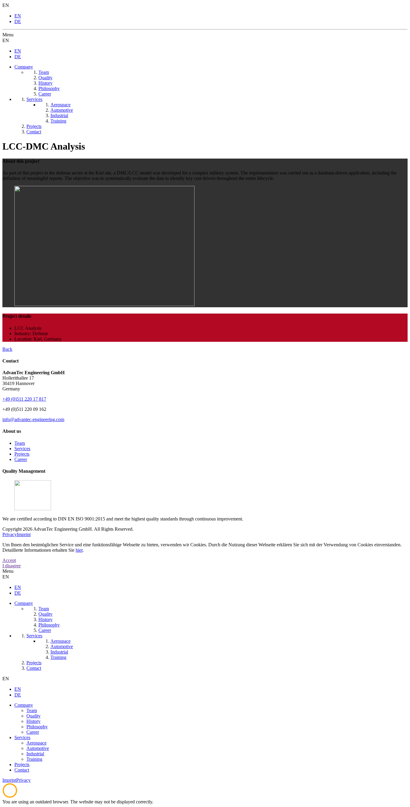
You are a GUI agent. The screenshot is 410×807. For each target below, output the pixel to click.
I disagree (11, 565)
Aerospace (36, 742)
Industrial (35, 753)
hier (79, 550)
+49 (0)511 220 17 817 (24, 399)
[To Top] (9, 796)
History (33, 721)
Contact (21, 769)
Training (34, 759)
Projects (21, 454)
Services (22, 448)
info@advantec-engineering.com (33, 419)
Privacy (9, 534)
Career (20, 459)
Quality (33, 715)
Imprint (24, 534)
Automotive (37, 748)
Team (19, 443)
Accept (9, 560)
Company (23, 705)
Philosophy (37, 726)
